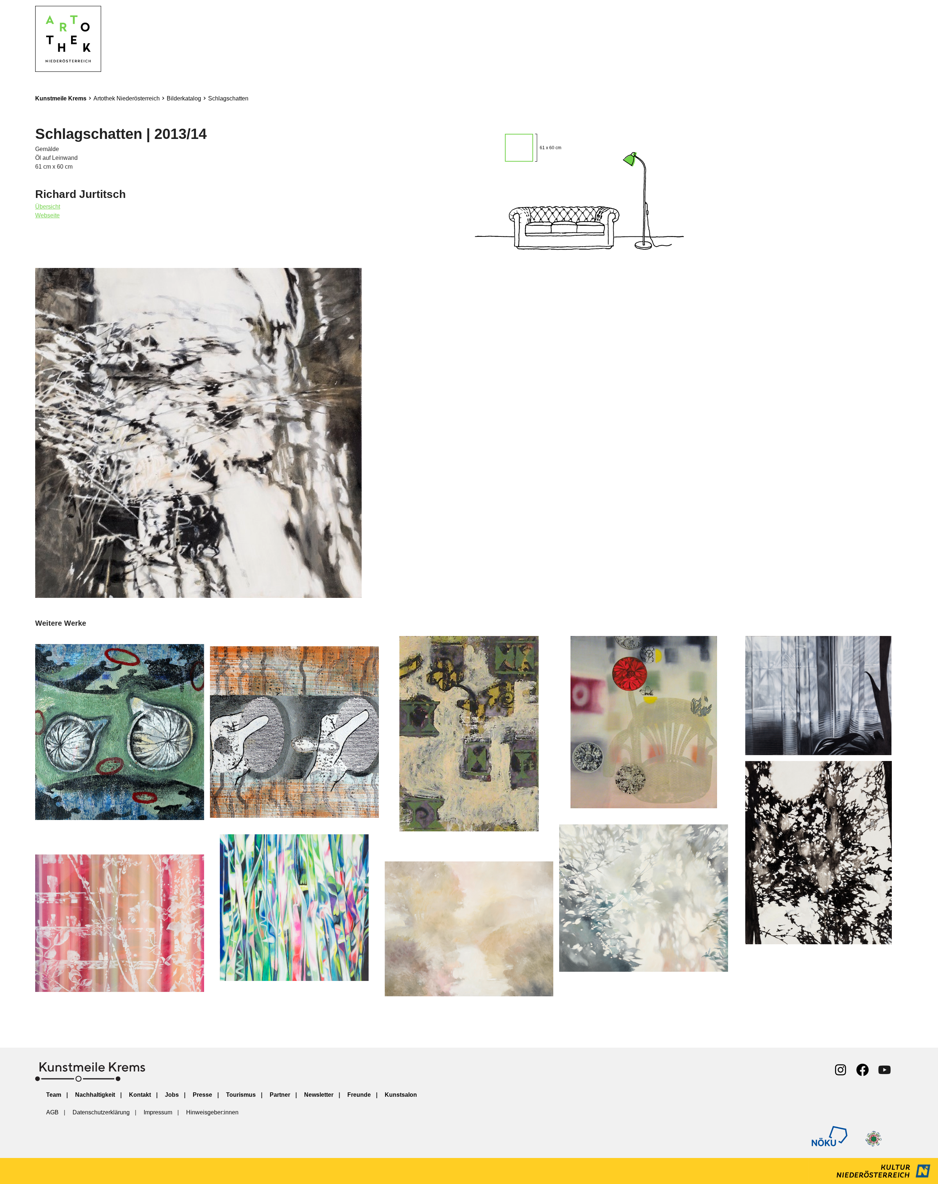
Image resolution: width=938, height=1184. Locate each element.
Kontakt (140, 1095)
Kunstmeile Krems (60, 98)
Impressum (158, 1112)
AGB (52, 1112)
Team (53, 1095)
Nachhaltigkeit (95, 1095)
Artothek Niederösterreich (126, 98)
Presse (202, 1095)
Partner (280, 1095)
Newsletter (318, 1095)
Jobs (172, 1095)
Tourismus (241, 1095)
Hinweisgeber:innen (212, 1112)
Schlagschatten (228, 98)
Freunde (359, 1095)
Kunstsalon (401, 1095)
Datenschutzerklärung (101, 1112)
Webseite (47, 215)
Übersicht (47, 206)
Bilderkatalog (184, 98)
